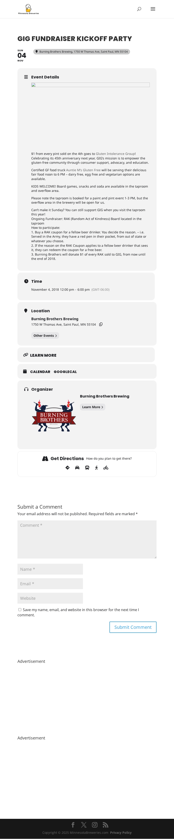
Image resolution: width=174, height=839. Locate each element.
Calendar (40, 372)
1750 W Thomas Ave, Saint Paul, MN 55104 (63, 324)
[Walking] (96, 467)
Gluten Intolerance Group (115, 153)
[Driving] (77, 467)
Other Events (44, 335)
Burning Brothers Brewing (54, 318)
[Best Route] (67, 467)
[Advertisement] (87, 697)
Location (40, 311)
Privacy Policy (121, 832)
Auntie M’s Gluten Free (83, 170)
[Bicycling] (106, 467)
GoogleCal (65, 372)
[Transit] (87, 467)
